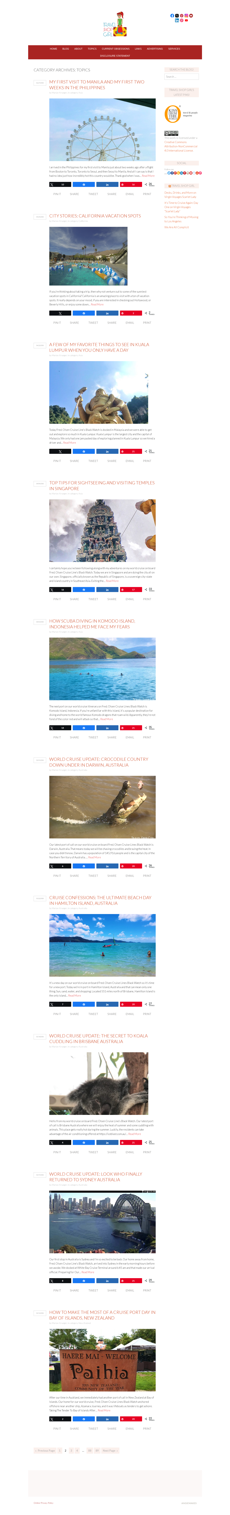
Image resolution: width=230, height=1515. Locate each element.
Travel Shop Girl (183, 185)
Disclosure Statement (115, 55)
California (83, 221)
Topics (92, 48)
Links (138, 48)
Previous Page (46, 1450)
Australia (83, 770)
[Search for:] (181, 76)
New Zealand (85, 1323)
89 (97, 1450)
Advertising (155, 48)
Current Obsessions (116, 48)
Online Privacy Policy (43, 1503)
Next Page (109, 1450)
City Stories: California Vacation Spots (95, 215)
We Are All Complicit (176, 227)
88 (89, 1450)
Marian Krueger (59, 92)
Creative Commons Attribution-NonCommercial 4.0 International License (180, 146)
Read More (148, 175)
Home (53, 48)
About (78, 48)
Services (174, 48)
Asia (81, 92)
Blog (65, 48)
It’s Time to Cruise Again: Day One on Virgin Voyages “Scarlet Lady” (181, 207)
